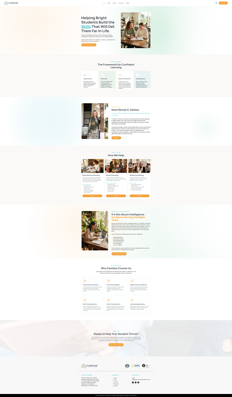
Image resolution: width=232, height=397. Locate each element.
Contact (115, 385)
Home (115, 378)
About (115, 380)
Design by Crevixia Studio (131, 395)
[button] (121, 3)
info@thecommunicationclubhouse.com (141, 379)
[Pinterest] (136, 382)
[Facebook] (133, 382)
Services (116, 382)
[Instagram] (138, 382)
